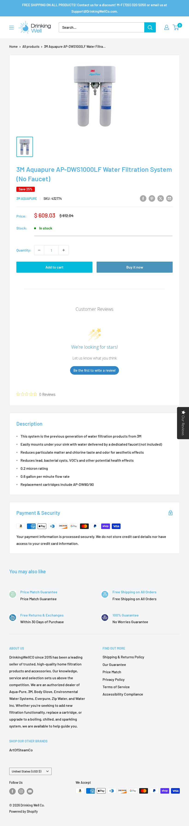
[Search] (150, 27)
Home (13, 46)
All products (30, 46)
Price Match (112, 672)
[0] (176, 27)
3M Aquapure (26, 199)
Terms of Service (116, 687)
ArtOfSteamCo (21, 750)
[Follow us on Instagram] (21, 791)
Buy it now (134, 267)
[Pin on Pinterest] (152, 198)
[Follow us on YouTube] (30, 791)
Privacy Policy (114, 679)
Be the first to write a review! (94, 370)
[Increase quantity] (63, 250)
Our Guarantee (114, 664)
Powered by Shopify (23, 811)
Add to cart (54, 267)
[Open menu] (11, 27)
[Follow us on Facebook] (12, 791)
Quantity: (23, 250)
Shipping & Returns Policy (123, 657)
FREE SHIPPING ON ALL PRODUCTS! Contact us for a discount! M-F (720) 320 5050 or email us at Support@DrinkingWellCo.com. (94, 8)
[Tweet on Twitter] (160, 198)
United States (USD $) (26, 771)
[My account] (166, 27)
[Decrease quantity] (39, 250)
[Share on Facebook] (143, 198)
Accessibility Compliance (123, 694)
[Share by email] (169, 198)
